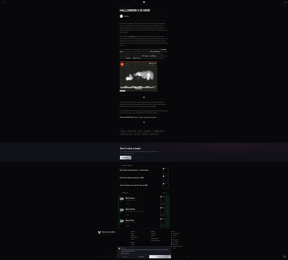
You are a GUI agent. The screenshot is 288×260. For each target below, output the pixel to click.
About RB (153, 233)
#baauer (123, 131)
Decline (125, 256)
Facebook (153, 117)
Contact (153, 235)
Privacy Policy (102, 256)
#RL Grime (137, 134)
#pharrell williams (126, 134)
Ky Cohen (126, 16)
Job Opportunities (155, 240)
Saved (132, 239)
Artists (132, 244)
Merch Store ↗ (134, 237)
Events (132, 233)
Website (136, 117)
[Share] (284, 2)
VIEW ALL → (165, 192)
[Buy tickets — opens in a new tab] (168, 200)
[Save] (164, 197)
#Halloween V (147, 131)
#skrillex (145, 134)
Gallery (132, 235)
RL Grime (132, 36)
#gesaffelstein (132, 131)
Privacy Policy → (125, 253)
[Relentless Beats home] (144, 2)
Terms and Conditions (114, 256)
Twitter (141, 117)
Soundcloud (147, 117)
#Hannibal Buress (159, 131)
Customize (141, 256)
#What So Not (154, 134)
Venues (133, 246)
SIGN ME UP (126, 157)
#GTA (140, 131)
